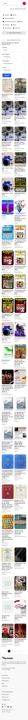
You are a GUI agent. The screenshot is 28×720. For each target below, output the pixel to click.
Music (21, 21)
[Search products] (24, 3)
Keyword (4, 47)
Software (7, 24)
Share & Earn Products (15, 32)
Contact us (4, 686)
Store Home (5, 675)
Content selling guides (7, 691)
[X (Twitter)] (5, 706)
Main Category (6, 54)
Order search (5, 680)
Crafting (7, 15)
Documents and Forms (10, 21)
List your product (6, 678)
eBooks (14, 15)
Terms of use (5, 697)
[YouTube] (11, 707)
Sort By (4, 67)
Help (3, 683)
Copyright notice (6, 699)
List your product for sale (16, 8)
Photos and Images (9, 18)
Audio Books (8, 28)
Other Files (17, 28)
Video (14, 24)
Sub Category (5, 60)
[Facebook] (2, 707)
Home (3, 40)
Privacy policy (5, 694)
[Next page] (22, 651)
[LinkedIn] (8, 707)
